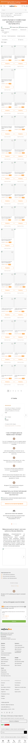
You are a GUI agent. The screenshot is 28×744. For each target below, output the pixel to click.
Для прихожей (18, 663)
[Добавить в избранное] (12, 46)
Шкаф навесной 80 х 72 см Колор (13, 425)
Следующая (20, 391)
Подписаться (25, 732)
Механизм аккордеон (6, 653)
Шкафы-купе (18, 659)
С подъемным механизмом (18, 651)
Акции (2, 685)
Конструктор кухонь (6, 675)
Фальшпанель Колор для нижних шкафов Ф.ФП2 (20, 127)
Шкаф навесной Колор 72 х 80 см (20, 376)
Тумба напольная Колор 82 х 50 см (7, 354)
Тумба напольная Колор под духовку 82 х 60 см (20, 309)
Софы (2, 651)
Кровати (17, 643)
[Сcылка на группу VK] (2, 712)
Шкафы (16, 657)
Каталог (3, 682)
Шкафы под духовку (21, 36)
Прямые (3, 645)
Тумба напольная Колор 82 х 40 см (20, 354)
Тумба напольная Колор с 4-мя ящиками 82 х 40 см (7, 309)
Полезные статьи (5, 694)
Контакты (17, 689)
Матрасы (3, 657)
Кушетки (3, 649)
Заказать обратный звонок (7, 704)
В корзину (7, 63)
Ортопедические (5, 655)
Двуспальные (18, 649)
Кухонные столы (5, 674)
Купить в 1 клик (7, 66)
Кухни (2, 668)
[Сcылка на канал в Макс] (7, 712)
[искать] (25, 10)
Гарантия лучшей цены (20, 687)
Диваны (3, 643)
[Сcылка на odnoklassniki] (4, 712)
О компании (18, 682)
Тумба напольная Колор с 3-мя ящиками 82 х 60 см (20, 284)
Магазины (17, 685)
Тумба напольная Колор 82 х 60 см (20, 331)
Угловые (3, 647)
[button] (7, 124)
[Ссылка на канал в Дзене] (9, 712)
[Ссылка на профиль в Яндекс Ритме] (12, 712)
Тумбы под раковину (11, 36)
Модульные (4, 672)
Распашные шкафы (19, 661)
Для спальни (18, 665)
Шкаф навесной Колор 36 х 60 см (7, 376)
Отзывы (3, 698)
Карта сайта (18, 691)
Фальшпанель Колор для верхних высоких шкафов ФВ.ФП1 (6, 57)
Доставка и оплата (5, 687)
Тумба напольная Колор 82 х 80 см (7, 331)
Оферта (3, 696)
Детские (3, 663)
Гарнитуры (3, 670)
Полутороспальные (19, 647)
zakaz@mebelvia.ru (5, 707)
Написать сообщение (14, 721)
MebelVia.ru (6, 534)
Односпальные (18, 645)
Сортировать (5, 39)
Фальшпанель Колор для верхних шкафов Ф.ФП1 (20, 195)
